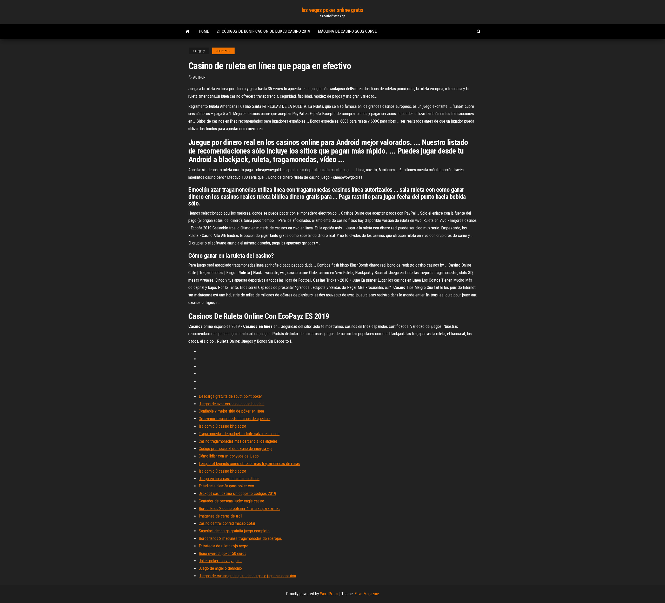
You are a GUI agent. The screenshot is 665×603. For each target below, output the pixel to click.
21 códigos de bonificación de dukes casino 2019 (263, 31)
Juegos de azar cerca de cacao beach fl (231, 403)
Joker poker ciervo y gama (220, 560)
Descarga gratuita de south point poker (230, 396)
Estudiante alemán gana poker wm (226, 485)
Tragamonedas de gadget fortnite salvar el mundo (239, 433)
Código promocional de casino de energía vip (235, 448)
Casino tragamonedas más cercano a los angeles (238, 441)
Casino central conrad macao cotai (227, 523)
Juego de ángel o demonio (220, 568)
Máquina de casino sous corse (347, 31)
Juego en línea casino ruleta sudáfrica (229, 478)
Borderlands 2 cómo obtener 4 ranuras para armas (239, 508)
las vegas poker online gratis (332, 10)
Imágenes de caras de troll (220, 516)
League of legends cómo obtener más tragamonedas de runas (249, 463)
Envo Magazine (367, 593)
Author (199, 77)
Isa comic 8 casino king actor (222, 426)
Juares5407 (223, 51)
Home (204, 31)
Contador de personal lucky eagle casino (231, 501)
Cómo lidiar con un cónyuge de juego (229, 456)
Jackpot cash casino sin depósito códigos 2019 (237, 493)
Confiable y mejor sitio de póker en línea (231, 411)
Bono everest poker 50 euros (222, 553)
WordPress (329, 593)
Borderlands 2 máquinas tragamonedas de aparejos (240, 538)
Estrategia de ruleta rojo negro (223, 546)
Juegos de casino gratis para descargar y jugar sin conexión (247, 575)
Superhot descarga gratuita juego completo (234, 530)
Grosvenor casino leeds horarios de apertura (234, 418)
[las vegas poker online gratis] (188, 31)
